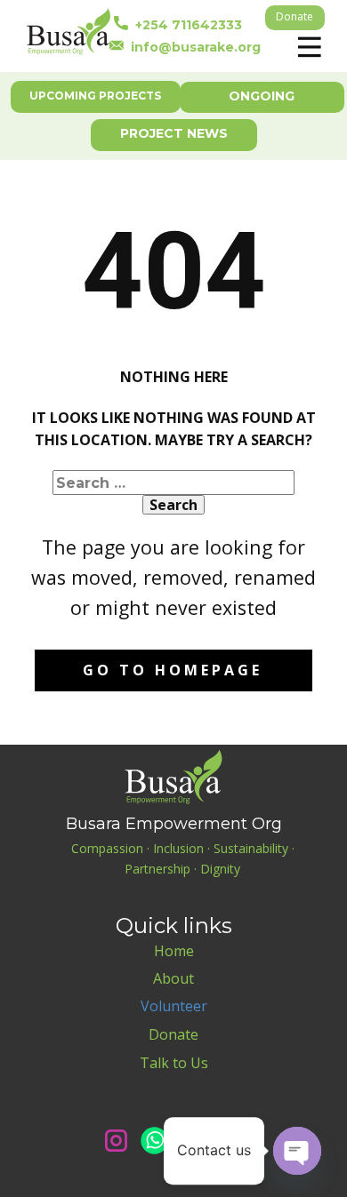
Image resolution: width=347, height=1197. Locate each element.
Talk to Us (174, 1063)
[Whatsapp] (154, 1140)
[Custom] (231, 1140)
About (173, 978)
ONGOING (262, 96)
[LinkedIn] (192, 1140)
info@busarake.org (192, 46)
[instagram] (116, 1140)
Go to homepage (172, 670)
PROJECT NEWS (174, 133)
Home (174, 951)
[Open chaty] (297, 1151)
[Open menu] (310, 47)
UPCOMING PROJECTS (95, 95)
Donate (294, 16)
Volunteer (174, 1006)
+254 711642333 (185, 24)
